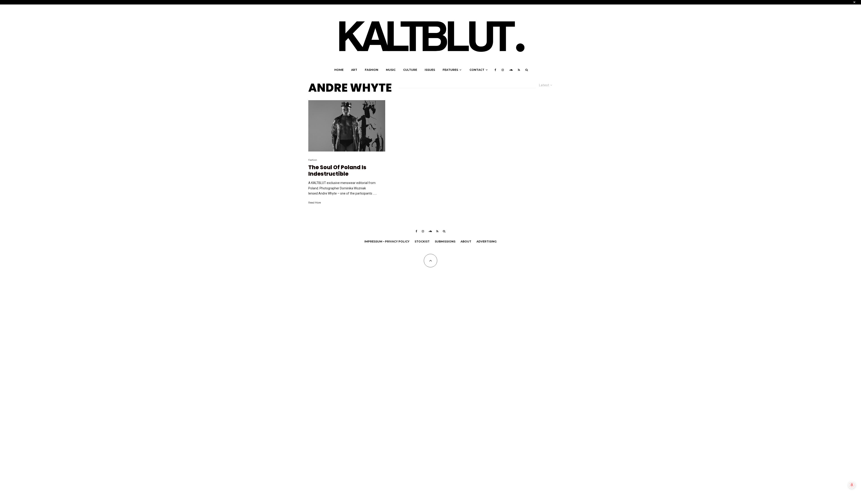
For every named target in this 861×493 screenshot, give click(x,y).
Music (391, 69)
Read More (314, 202)
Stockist (422, 241)
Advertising (486, 241)
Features (450, 69)
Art (354, 69)
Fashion (371, 69)
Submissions (445, 241)
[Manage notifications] (851, 485)
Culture (410, 69)
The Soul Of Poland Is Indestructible (337, 170)
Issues (430, 69)
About (466, 241)
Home (339, 69)
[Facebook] (495, 70)
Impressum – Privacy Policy (386, 241)
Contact (477, 69)
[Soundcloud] (511, 70)
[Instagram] (503, 70)
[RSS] (519, 70)
